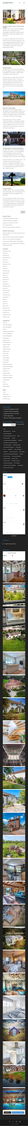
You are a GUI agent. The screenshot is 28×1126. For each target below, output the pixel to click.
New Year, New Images (9, 108)
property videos (19, 72)
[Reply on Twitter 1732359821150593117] (7, 532)
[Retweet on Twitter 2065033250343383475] (10, 489)
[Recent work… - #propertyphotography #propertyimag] (14, 663)
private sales (6, 362)
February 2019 (6, 308)
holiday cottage (6, 344)
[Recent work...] (14, 571)
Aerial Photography (18, 28)
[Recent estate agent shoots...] (14, 847)
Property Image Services (10, 543)
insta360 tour (10, 449)
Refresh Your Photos (7, 375)
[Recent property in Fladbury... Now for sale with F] (14, 824)
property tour (17, 154)
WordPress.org (6, 398)
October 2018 (6, 312)
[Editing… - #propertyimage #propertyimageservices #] (14, 617)
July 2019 (5, 299)
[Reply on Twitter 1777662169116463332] (7, 518)
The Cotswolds (17, 463)
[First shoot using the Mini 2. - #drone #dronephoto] (14, 1076)
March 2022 (5, 277)
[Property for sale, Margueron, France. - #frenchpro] (14, 801)
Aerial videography (7, 71)
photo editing (21, 451)
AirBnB (4, 30)
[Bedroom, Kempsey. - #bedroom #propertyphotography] (14, 961)
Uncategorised (6, 74)
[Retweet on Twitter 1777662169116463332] (10, 518)
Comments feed (6, 396)
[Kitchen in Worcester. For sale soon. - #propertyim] (14, 1053)
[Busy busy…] (14, 594)
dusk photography (16, 445)
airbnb (18, 435)
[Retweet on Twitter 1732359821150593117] (10, 532)
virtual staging (18, 116)
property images (6, 456)
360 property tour (7, 431)
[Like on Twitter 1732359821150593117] (12, 532)
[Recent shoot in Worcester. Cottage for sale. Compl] (14, 778)
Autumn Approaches (7, 225)
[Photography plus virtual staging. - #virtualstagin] (14, 1007)
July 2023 (5, 266)
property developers (17, 153)
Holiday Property (20, 32)
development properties (8, 151)
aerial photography (7, 433)
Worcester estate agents (8, 467)
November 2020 (6, 286)
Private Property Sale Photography (15, 237)
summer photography (7, 463)
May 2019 (5, 301)
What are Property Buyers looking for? (12, 227)
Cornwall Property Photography (10, 220)
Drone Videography (7, 153)
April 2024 (5, 259)
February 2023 (6, 270)
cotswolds (20, 440)
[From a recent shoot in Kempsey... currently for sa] (14, 893)
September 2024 (6, 257)
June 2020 (5, 288)
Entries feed (5, 394)
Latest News (6, 353)
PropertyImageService (12, 483)
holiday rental (6, 34)
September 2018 (6, 314)
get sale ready (6, 340)
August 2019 (6, 297)
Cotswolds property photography (10, 442)
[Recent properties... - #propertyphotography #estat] (14, 870)
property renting (6, 458)
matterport (5, 451)
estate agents (12, 72)
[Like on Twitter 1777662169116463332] (12, 518)
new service (5, 355)
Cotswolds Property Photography (15, 241)
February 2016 (6, 317)
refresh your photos (15, 460)
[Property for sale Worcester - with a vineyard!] (14, 640)
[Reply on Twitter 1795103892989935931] (7, 504)
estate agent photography (8, 447)
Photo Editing (6, 357)
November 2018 (6, 310)
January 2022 (6, 279)
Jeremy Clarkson (10, 495)
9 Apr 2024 (21, 508)
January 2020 (6, 292)
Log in (4, 392)
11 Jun (20, 483)
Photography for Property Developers (13, 148)
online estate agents (13, 451)
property (21, 454)
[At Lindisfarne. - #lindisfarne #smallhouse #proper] (14, 1030)
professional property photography (10, 454)
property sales (15, 458)
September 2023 (6, 264)
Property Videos (7, 188)
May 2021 (5, 281)
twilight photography (7, 377)
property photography (15, 34)
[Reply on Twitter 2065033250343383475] (7, 489)
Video (21, 34)
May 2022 (5, 275)
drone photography (7, 445)
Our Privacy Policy (20, 424)
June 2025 (5, 253)
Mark (5, 28)
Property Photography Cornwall (10, 218)
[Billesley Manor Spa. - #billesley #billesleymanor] (14, 1099)
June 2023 (5, 268)
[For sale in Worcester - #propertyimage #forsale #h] (14, 709)
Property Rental (6, 368)
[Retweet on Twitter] (10, 493)
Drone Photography (11, 30)
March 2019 (5, 306)
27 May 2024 (19, 495)
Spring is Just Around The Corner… (11, 223)
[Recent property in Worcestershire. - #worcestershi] (14, 732)
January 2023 (6, 273)
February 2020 (6, 290)
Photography (21, 112)
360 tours (16, 109)
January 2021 (6, 284)
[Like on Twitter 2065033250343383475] (12, 489)
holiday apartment (7, 342)
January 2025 (6, 255)
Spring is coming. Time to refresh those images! (13, 26)
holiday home (12, 32)
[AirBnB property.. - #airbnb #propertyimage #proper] (14, 686)
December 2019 (6, 295)
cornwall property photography (9, 440)
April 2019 (5, 303)
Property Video (7, 68)
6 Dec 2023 (21, 522)
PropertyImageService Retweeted (18, 493)
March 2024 (5, 262)
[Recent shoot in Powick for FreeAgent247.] (14, 915)
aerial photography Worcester (9, 435)
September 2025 (6, 251)
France (4, 449)
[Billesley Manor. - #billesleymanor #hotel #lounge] (14, 984)
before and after (6, 438)
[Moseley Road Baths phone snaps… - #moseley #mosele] (14, 755)
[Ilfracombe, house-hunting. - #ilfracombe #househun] (14, 938)
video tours (5, 35)
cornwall (13, 438)
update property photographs (9, 465)
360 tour (14, 431)
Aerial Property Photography (14, 239)
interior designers (18, 449)
